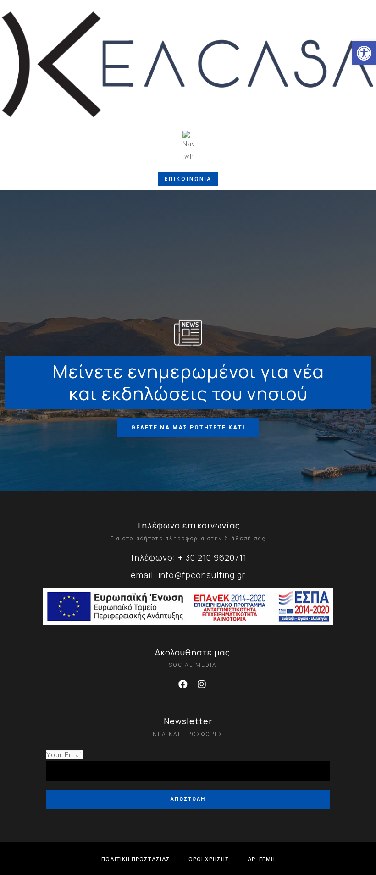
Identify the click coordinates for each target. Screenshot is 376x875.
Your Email (64, 755)
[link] (364, 53)
